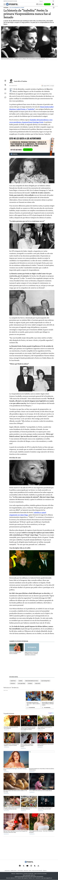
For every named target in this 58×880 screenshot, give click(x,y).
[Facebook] (20, 866)
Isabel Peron (13, 680)
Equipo (30, 870)
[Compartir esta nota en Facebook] (5, 80)
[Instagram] (31, 866)
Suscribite (47, 4)
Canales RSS (7, 870)
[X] (23, 866)
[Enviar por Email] (5, 93)
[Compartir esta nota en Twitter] (5, 85)
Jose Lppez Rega (21, 683)
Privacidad (26, 870)
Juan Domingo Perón (45, 680)
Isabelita (20, 680)
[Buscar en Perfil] (53, 1)
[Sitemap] (38, 866)
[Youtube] (27, 866)
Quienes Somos (13, 870)
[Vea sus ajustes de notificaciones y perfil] (53, 4)
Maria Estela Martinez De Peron (31, 680)
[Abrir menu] (5, 4)
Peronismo (13, 683)
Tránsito (45, 870)
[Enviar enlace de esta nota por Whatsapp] (5, 89)
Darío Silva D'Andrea (20, 81)
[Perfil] (29, 862)
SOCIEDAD (6, 7)
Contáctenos (20, 870)
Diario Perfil (37, 683)
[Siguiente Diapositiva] (53, 700)
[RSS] (34, 866)
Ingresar (40, 4)
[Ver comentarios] (53, 8)
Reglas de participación (37, 870)
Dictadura (30, 683)
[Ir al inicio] (12, 4)
